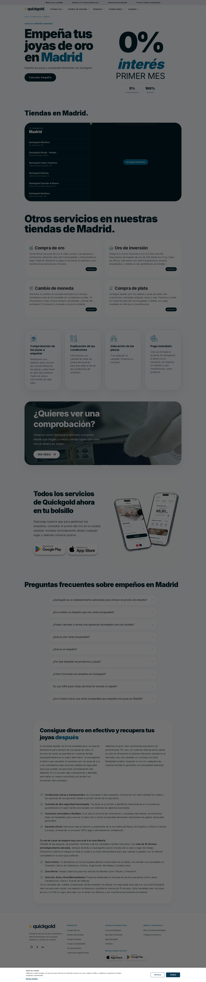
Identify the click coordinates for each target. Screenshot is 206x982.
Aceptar (173, 975)
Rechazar (157, 975)
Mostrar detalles (32, 979)
